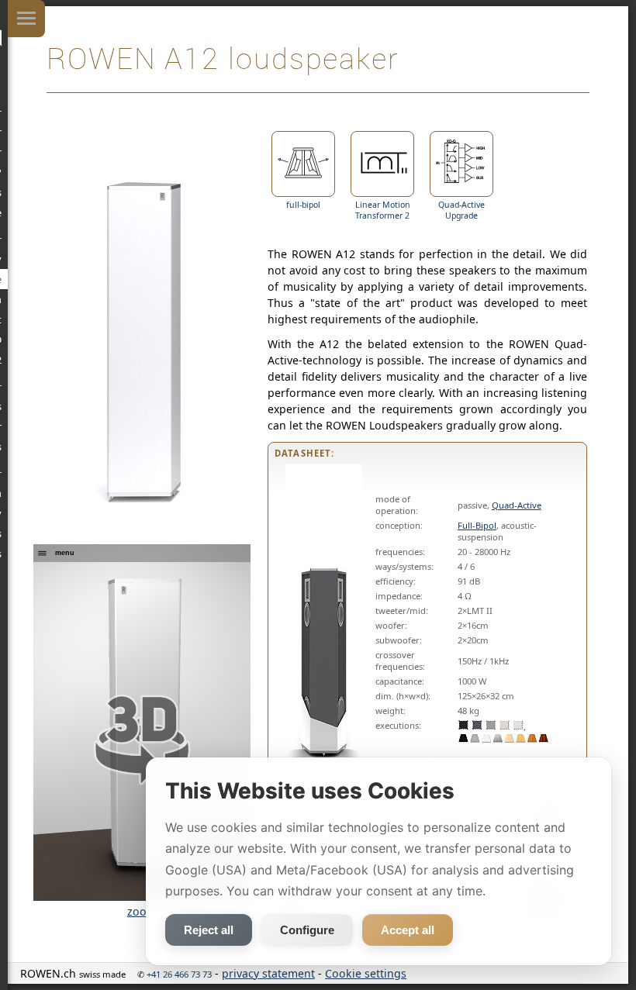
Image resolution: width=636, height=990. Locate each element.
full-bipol (303, 204)
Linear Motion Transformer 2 (382, 210)
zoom (142, 911)
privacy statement (268, 973)
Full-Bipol (477, 525)
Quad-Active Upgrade (461, 210)
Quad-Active (516, 505)
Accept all (407, 930)
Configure (307, 930)
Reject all (208, 930)
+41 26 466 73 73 (179, 974)
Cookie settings (365, 973)
